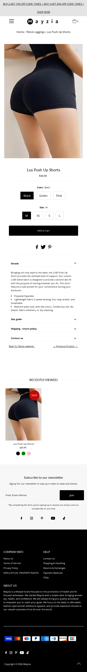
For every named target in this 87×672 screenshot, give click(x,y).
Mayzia (27, 664)
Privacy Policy (10, 567)
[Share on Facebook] (37, 248)
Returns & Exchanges (54, 567)
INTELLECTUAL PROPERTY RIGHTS (21, 572)
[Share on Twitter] (43, 248)
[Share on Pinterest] (49, 248)
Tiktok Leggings (35, 32)
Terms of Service (12, 563)
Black (27, 196)
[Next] (20, 50)
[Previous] (10, 50)
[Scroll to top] (79, 664)
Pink (59, 196)
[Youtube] (53, 518)
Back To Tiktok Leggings (21, 346)
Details (15, 263)
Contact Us (49, 558)
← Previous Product (63, 346)
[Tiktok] (64, 518)
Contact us (17, 338)
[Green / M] (23, 453)
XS (38, 216)
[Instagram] (31, 518)
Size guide (16, 319)
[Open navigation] (12, 21)
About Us (8, 558)
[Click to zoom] (76, 50)
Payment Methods (53, 572)
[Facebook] (21, 518)
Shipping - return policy (24, 328)
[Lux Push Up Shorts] (23, 414)
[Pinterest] (42, 518)
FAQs (46, 577)
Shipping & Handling (54, 563)
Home (20, 32)
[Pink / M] (29, 453)
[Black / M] (18, 453)
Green (43, 196)
